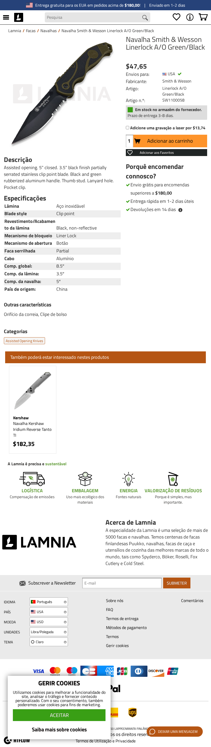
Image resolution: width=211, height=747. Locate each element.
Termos (112, 636)
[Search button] (145, 18)
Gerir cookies (117, 645)
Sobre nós (114, 600)
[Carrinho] (203, 17)
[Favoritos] (176, 17)
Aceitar (59, 715)
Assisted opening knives (24, 340)
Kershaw (21, 418)
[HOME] (18, 17)
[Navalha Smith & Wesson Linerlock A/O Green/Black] (62, 93)
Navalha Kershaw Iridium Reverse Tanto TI (32, 429)
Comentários (192, 600)
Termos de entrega (122, 618)
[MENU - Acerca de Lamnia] (190, 17)
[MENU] (6, 17)
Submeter (177, 583)
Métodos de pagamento (126, 627)
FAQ (109, 609)
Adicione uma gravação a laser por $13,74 (167, 128)
